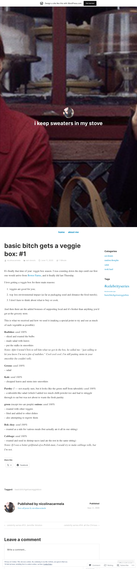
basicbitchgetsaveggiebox (28, 489)
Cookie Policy (47, 564)
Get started (90, 3)
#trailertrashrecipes (110, 291)
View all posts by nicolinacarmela (32, 508)
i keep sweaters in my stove (68, 123)
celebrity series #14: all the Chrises (80, 526)
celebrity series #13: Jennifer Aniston (23, 526)
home (61, 232)
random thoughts (111, 260)
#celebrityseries (116, 285)
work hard (108, 269)
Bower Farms (34, 275)
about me (73, 232)
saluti (106, 264)
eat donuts (30, 260)
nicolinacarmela (13, 260)
